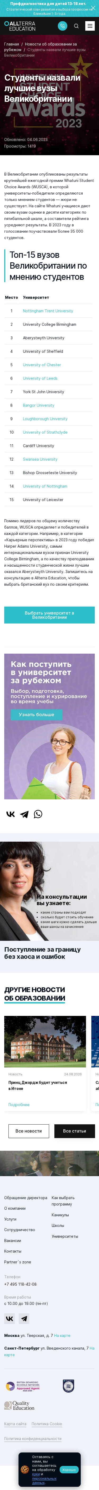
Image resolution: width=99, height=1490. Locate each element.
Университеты (65, 1236)
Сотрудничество (19, 1229)
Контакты (12, 1251)
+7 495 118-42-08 (20, 1284)
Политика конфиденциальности (33, 1438)
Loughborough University (45, 418)
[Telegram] (24, 814)
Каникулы (60, 1215)
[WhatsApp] (38, 814)
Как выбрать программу (63, 1201)
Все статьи (74, 1131)
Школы (58, 1225)
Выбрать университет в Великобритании (49, 615)
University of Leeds (40, 378)
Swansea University (40, 459)
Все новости (29, 1131)
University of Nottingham (45, 486)
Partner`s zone (17, 1262)
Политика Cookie (47, 1424)
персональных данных (44, 1480)
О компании (15, 1208)
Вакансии (12, 1240)
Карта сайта (15, 1424)
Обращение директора (25, 1197)
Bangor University (38, 405)
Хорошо (69, 1470)
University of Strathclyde (45, 432)
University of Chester (42, 365)
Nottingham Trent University (48, 311)
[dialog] (49, 1469)
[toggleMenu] (90, 26)
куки (36, 1474)
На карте (62, 1335)
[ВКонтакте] (10, 814)
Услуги (10, 1219)
